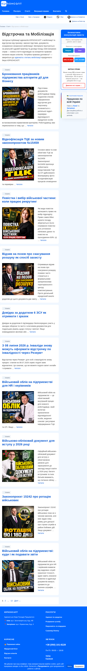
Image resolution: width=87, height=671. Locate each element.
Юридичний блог (11, 649)
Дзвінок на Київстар (78, 21)
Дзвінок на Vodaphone (78, 17)
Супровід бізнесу (52, 631)
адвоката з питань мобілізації (28, 57)
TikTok (48, 656)
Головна (5, 11)
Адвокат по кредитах (54, 617)
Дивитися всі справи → (74, 85)
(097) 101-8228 (79, 60)
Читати (30, 126)
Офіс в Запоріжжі (33, 17)
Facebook (49, 659)
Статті (27, 11)
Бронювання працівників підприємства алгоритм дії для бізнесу (25, 77)
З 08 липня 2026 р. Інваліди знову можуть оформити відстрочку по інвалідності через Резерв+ (27, 349)
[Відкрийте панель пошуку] (66, 11)
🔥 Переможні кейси (12, 644)
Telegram (49, 17)
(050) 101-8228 (68, 60)
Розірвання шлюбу (53, 621)
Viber (61, 17)
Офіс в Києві (20, 17)
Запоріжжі (71, 108)
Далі (17, 601)
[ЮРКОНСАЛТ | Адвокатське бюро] (12, 3)
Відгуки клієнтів (10, 653)
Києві (75, 106)
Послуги (17, 11)
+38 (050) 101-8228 (56, 644)
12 (12, 601)
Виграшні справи (41, 11)
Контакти (57, 11)
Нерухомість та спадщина (56, 626)
